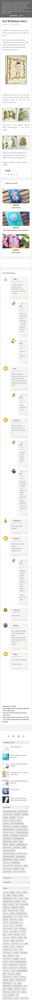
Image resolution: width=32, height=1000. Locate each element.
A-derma (25, 892)
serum (25, 865)
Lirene (11, 961)
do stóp (5, 820)
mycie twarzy (16, 847)
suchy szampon (7, 868)
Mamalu (15, 625)
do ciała (5, 817)
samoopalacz (18, 865)
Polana (5, 995)
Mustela (5, 979)
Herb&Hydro (20, 946)
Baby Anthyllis (24, 904)
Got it (21, 15)
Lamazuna (16, 958)
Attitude (24, 901)
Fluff (25, 937)
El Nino (10, 934)
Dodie (15, 928)
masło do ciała (7, 847)
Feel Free (13, 937)
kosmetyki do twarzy (9, 832)
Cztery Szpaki (14, 922)
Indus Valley (24, 952)
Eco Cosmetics (14, 931)
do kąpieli (12, 817)
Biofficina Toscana (21, 913)
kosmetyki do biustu (22, 829)
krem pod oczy (7, 841)
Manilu (5, 967)
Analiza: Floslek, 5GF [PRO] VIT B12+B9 (19, 765)
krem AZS (6, 835)
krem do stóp (23, 835)
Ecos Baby (23, 931)
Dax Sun (5, 925)
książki (8, 170)
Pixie (18, 992)
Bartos (22, 910)
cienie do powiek (7, 814)
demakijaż (17, 814)
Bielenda (12, 913)
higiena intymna (7, 826)
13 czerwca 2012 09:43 (16, 281)
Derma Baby (18, 925)
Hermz (16, 949)
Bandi (4, 910)
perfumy (22, 859)
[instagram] (23, 736)
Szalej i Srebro (16, 208)
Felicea (20, 937)
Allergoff (21, 895)
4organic (12, 892)
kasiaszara (16, 420)
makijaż (5, 844)
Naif (15, 982)
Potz (17, 995)
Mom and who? (7, 976)
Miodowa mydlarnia (22, 970)
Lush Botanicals (13, 964)
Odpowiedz (17, 298)
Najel (19, 982)
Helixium (12, 946)
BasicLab (5, 913)
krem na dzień (7, 838)
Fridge (12, 940)
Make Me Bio (22, 964)
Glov (22, 943)
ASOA (8, 895)
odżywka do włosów (8, 856)
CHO (15, 916)
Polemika (11, 995)
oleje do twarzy (20, 856)
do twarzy (12, 820)
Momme (16, 976)
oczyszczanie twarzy (9, 850)
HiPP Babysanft (7, 952)
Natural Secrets (7, 985)
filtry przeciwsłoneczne (17, 823)
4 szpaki (5, 892)
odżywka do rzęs (22, 853)
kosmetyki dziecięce (22, 832)
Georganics (6, 943)
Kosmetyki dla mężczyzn (10, 811)
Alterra (15, 898)
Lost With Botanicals (20, 961)
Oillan (4, 989)
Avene (5, 904)
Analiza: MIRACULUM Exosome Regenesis (19, 782)
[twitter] (13, 736)
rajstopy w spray (8, 865)
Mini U (13, 970)
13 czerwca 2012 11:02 (16, 523)
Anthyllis (17, 901)
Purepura (16, 998)
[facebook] (9, 736)
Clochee (5, 919)
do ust (19, 820)
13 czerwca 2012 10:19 (16, 422)
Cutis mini (5, 922)
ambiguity (16, 610)
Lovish (5, 964)
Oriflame (24, 989)
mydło (24, 847)
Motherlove (23, 976)
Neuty (25, 985)
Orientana (17, 989)
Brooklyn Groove (7, 916)
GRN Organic (19, 940)
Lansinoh (23, 958)
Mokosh (18, 973)
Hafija (15, 279)
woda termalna (7, 871)
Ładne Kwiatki (16, 252)
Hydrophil (16, 952)
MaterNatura (23, 967)
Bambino (21, 907)
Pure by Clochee (7, 998)
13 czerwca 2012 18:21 (16, 540)
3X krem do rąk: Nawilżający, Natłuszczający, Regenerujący (18, 799)
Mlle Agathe (11, 973)
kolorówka (16, 826)
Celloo (26, 916)
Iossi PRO (10, 955)
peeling (16, 859)
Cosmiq (21, 919)
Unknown (16, 538)
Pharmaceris (6, 992)
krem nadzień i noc (18, 838)
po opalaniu (6, 862)
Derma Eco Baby (7, 928)
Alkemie (14, 895)
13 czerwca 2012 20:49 (16, 612)
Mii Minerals (6, 970)
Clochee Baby (13, 919)
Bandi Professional (13, 910)
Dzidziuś (5, 931)
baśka (15, 654)
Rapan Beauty (24, 998)
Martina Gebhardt (13, 967)
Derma (11, 925)
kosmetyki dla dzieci (8, 829)
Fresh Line (6, 940)
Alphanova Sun (7, 898)
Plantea (24, 992)
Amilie (26, 898)
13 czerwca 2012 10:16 (16, 370)
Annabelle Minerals (8, 901)
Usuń (25, 298)
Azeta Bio (11, 904)
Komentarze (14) (15, 24)
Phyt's (13, 992)
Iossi (4, 955)
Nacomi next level (20, 979)
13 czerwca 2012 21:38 (16, 627)
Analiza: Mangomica (16, 747)
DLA (21, 922)
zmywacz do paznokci (19, 871)
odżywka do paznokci (9, 853)
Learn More (13, 15)
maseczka (12, 844)
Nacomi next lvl (7, 982)
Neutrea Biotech (17, 985)
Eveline (23, 934)
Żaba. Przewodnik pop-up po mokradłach (16, 230)
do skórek (20, 817)
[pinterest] (18, 736)
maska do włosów (21, 844)
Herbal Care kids (7, 949)
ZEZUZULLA (17, 520)
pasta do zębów (7, 859)
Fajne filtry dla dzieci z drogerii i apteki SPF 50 (19, 773)
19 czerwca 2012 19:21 (16, 656)
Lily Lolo (5, 961)
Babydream (14, 907)
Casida (20, 916)
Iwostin (17, 955)
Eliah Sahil (16, 934)
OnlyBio (10, 989)
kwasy (15, 841)
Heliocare (5, 946)
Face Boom (6, 937)
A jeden (18, 892)
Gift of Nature (14, 943)
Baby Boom (6, 907)
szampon (16, 868)
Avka (14, 368)
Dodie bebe (22, 928)
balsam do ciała (23, 811)
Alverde (21, 898)
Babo (17, 904)
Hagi (26, 943)
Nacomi (11, 979)
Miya (4, 973)
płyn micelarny (15, 862)
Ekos (4, 934)
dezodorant (25, 814)
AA (4, 895)
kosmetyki (24, 826)
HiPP (21, 949)
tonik (22, 868)
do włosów (6, 823)
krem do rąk (14, 835)
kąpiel (20, 841)
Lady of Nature (7, 958)
